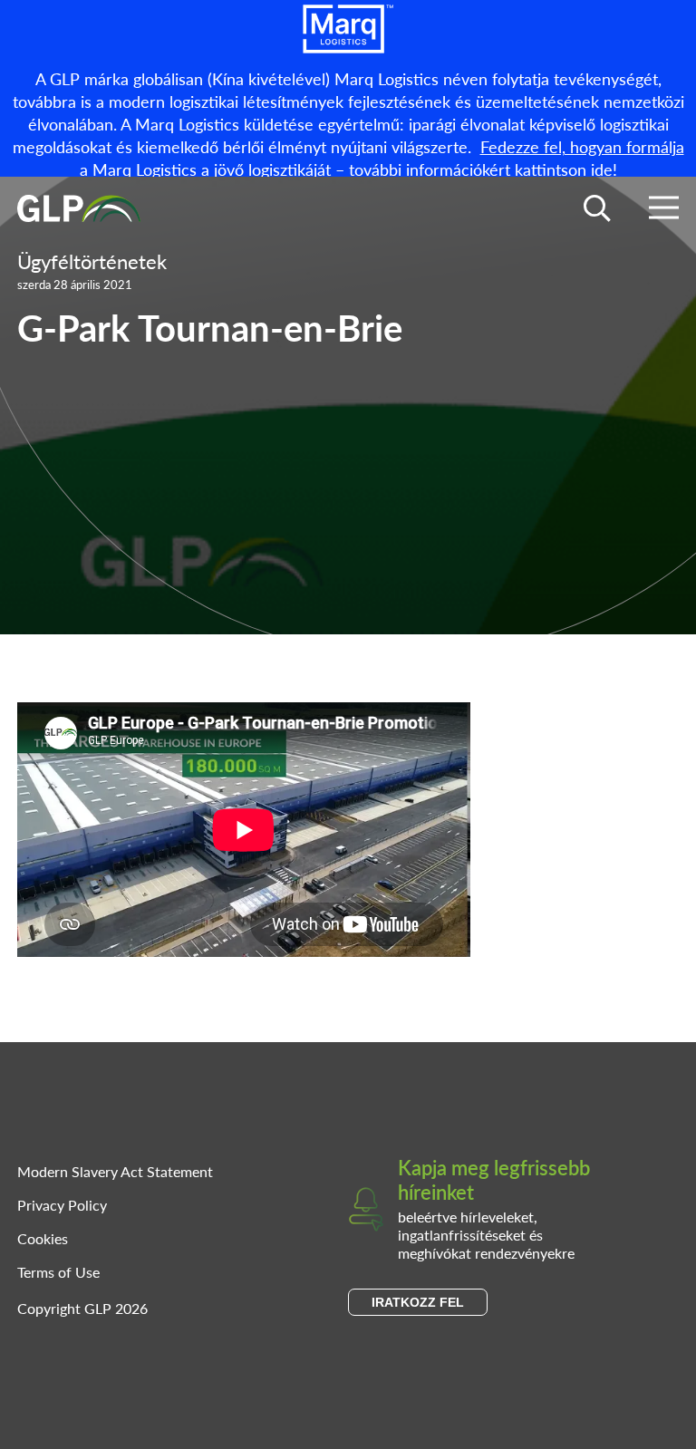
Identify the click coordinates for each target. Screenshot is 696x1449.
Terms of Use (58, 1271)
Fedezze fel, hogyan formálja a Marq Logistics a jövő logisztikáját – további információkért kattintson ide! (382, 157)
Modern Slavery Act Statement (115, 1171)
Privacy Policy (62, 1204)
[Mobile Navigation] (664, 211)
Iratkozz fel (418, 1302)
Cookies (42, 1238)
